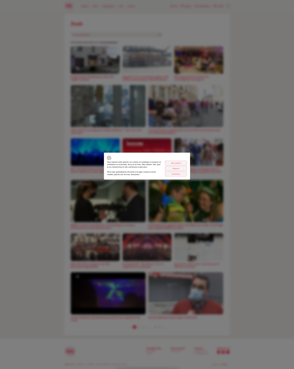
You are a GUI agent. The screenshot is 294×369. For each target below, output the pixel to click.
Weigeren (176, 169)
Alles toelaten (176, 163)
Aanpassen (176, 174)
